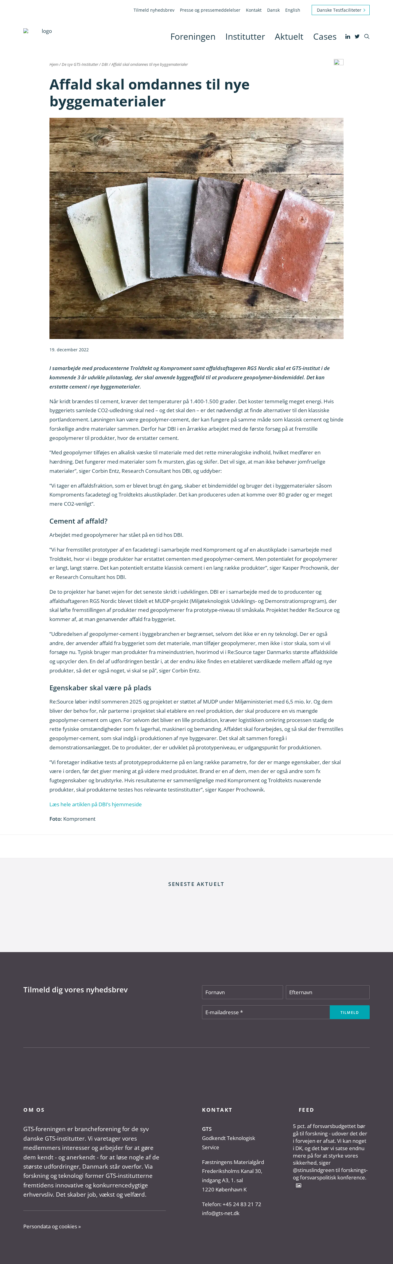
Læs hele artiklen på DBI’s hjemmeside (95, 804)
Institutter (245, 36)
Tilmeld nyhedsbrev (154, 10)
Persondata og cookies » (52, 1226)
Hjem (53, 64)
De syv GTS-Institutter (80, 64)
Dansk (273, 10)
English (292, 10)
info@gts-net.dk (220, 1213)
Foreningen (193, 36)
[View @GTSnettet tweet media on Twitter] (298, 1185)
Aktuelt (289, 36)
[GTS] (44, 36)
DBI (105, 64)
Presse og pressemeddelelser (210, 10)
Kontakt (254, 10)
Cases (325, 36)
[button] (348, 36)
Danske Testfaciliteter (339, 10)
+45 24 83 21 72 (242, 1204)
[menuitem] (155, 10)
